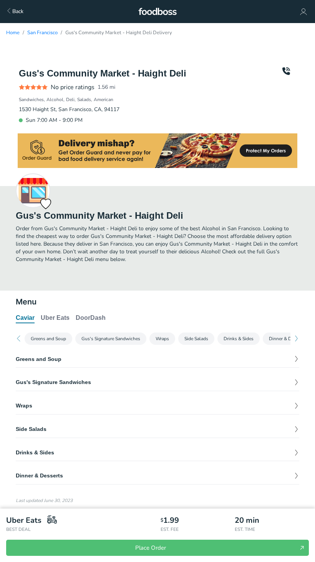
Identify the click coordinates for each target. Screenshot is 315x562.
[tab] (25, 318)
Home (13, 32)
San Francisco (42, 32)
